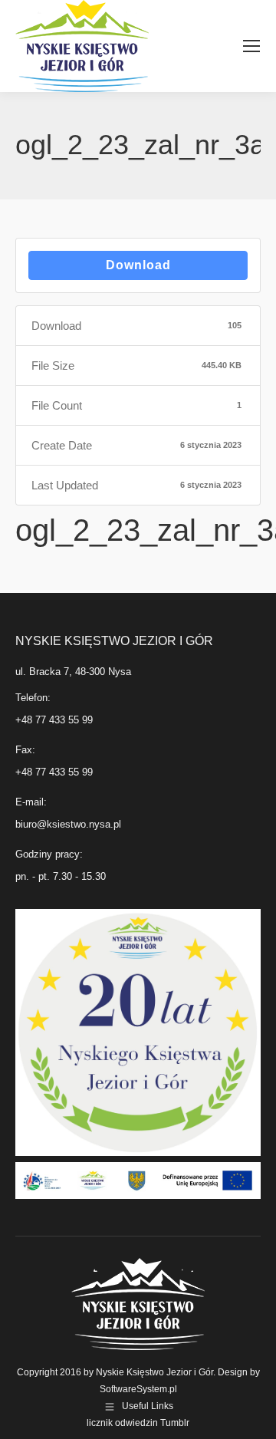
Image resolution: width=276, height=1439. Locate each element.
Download (138, 265)
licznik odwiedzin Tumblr (138, 1423)
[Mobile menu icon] (251, 46)
